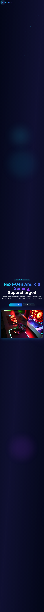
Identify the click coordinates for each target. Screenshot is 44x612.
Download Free (16, 304)
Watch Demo (30, 304)
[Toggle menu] (41, 2)
